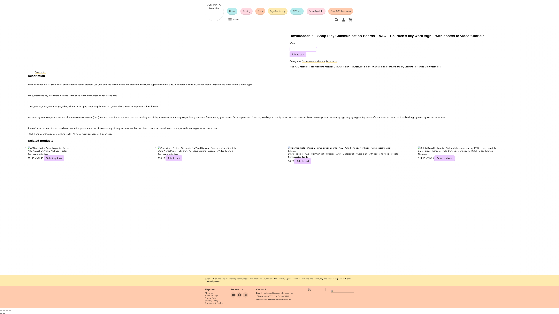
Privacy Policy (210, 298)
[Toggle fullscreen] (4, 310)
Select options (54, 158)
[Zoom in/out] (1, 310)
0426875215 (283, 296)
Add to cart (298, 54)
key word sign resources (347, 66)
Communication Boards (313, 61)
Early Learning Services (38, 154)
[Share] (7, 310)
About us (209, 293)
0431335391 (270, 296)
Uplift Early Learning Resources (408, 66)
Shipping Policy (211, 300)
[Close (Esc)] (10, 310)
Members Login (211, 295)
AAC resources (302, 66)
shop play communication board (376, 66)
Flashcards (422, 154)
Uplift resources (433, 66)
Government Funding (214, 303)
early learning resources (322, 66)
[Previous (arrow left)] (1, 313)
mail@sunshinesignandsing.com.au (278, 293)
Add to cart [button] (174, 158)
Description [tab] (40, 72)
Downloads (331, 61)
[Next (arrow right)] (4, 313)
